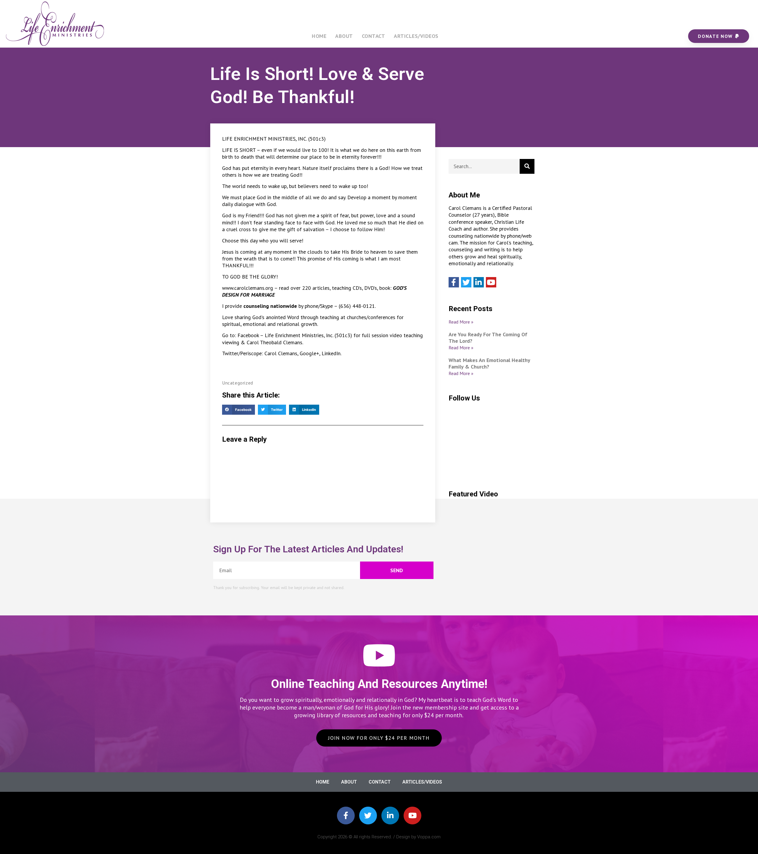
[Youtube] (491, 282)
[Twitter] (466, 282)
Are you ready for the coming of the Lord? (488, 337)
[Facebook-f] (346, 815)
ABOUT (344, 36)
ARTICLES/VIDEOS (416, 36)
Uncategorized (237, 383)
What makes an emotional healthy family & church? (489, 363)
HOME (319, 36)
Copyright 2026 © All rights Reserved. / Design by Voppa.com (379, 836)
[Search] (527, 166)
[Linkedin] (478, 282)
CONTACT (373, 36)
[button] (238, 410)
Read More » (461, 322)
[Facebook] (454, 282)
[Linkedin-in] (390, 815)
